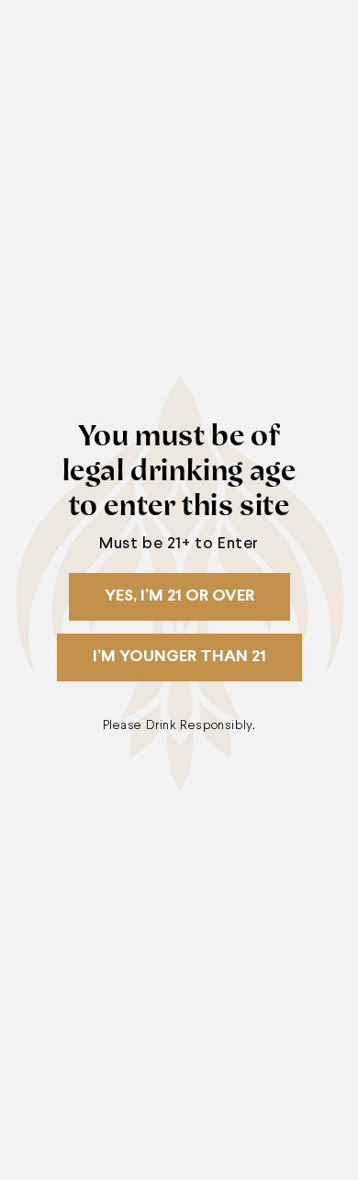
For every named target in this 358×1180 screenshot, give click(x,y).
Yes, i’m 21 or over (179, 596)
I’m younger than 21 (179, 657)
